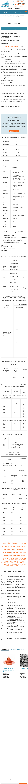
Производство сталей (17, 552)
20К (9, 559)
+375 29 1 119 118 (20, 4)
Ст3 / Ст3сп (3, 558)
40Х (21, 559)
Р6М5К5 (16, 558)
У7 (17, 561)
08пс (6, 559)
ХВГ (3, 561)
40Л (22, 564)
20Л (13, 562)
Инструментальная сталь (8, 550)
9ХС (10, 561)
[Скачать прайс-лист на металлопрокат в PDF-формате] (15, 12)
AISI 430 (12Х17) (5, 564)
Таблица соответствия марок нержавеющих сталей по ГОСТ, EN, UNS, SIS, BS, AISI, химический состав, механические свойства (14, 546)
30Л (25, 564)
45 (7, 558)
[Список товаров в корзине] (25, 12)
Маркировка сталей (8, 549)
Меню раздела (14, 28)
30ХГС (16, 559)
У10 (15, 561)
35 (5, 561)
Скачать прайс (19, 12)
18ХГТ (2, 559)
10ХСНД (12, 559)
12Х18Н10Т (23, 561)
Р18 (11, 562)
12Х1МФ (20, 565)
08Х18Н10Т (19, 562)
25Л (13, 565)
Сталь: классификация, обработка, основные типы (13, 542)
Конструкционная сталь (19, 550)
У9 (12, 561)
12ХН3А (24, 562)
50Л (10, 564)
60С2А (12, 558)
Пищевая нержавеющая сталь (18, 555)
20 (9, 558)
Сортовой (6, 46)
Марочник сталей (6, 543)
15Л (11, 565)
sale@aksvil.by (19, 6)
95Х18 (16, 565)
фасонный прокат (14, 46)
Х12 (5, 562)
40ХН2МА (24, 558)
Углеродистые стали (6, 552)
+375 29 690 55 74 (20, 1)
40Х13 (7, 562)
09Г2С (24, 559)
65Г (19, 559)
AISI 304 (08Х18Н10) (16, 564)
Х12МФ (7, 565)
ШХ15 (7, 561)
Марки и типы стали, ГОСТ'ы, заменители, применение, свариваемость (15, 554)
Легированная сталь (18, 549)
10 (15, 562)
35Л (2, 562)
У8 (19, 561)
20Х (20, 558)
